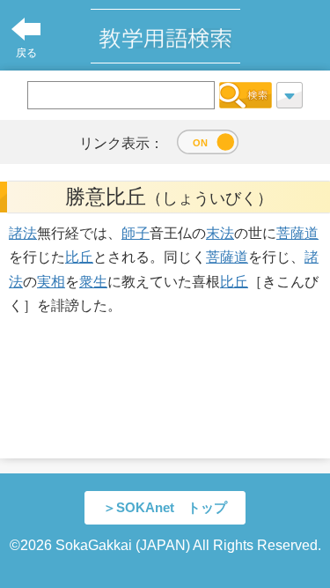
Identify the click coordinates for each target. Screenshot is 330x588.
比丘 (79, 256)
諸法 (23, 233)
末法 (220, 233)
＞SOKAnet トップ (165, 507)
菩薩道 (297, 233)
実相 (51, 281)
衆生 (93, 281)
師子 (135, 233)
